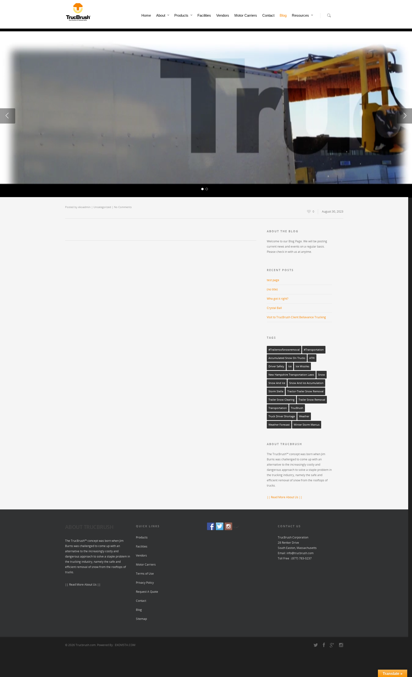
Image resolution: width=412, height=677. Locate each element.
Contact (268, 15)
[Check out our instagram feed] (228, 526)
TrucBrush (297, 408)
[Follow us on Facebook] (211, 526)
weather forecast (279, 424)
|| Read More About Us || (284, 497)
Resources (300, 15)
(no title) (272, 289)
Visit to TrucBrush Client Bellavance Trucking (296, 317)
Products (181, 15)
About (160, 15)
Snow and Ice (276, 383)
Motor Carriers (245, 15)
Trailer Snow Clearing (281, 399)
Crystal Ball (274, 308)
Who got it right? (277, 299)
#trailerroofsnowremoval (284, 349)
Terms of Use (145, 574)
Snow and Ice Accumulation (306, 383)
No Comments (123, 207)
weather (304, 416)
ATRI (312, 358)
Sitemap (141, 619)
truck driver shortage (281, 416)
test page (273, 280)
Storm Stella (275, 391)
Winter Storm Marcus (306, 424)
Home (146, 15)
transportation (277, 408)
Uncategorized (102, 207)
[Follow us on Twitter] (219, 526)
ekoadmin (84, 207)
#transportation (314, 349)
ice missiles (302, 366)
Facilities (204, 15)
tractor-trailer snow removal (305, 391)
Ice (290, 366)
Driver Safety (276, 366)
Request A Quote (147, 592)
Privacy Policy (145, 583)
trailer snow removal (312, 399)
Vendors (222, 15)
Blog (283, 15)
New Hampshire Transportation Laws (291, 374)
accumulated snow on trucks (286, 358)
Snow (321, 374)
